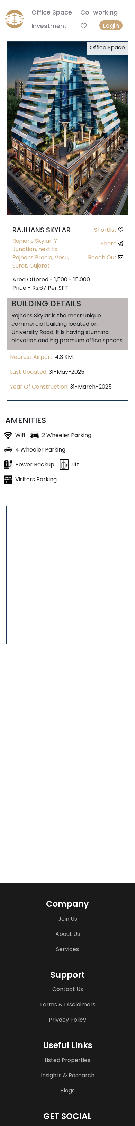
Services (67, 949)
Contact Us (67, 989)
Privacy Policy (67, 1020)
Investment (49, 25)
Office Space (52, 12)
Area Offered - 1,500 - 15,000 (51, 279)
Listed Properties (67, 1060)
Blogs (67, 1091)
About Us (67, 934)
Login (111, 25)
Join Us (67, 919)
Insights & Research (67, 1075)
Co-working (99, 12)
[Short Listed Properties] (84, 25)
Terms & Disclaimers (67, 1004)
